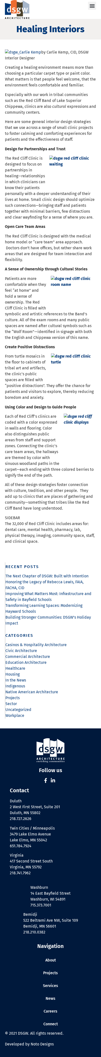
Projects (12, 697)
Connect (50, 1024)
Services (50, 985)
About (50, 960)
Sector (11, 703)
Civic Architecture (21, 650)
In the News (15, 680)
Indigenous (15, 686)
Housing (12, 674)
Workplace (14, 715)
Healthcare (15, 668)
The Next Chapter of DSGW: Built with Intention (46, 576)
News (50, 998)
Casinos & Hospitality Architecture (36, 644)
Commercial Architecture (27, 656)
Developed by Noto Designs (29, 1044)
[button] (92, 6)
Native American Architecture (31, 692)
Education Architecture (26, 662)
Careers (50, 1011)
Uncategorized (18, 709)
